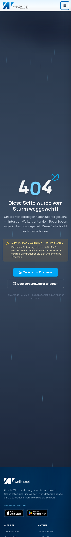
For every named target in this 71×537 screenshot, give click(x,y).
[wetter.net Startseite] (15, 5)
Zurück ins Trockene (38, 272)
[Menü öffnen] (64, 5)
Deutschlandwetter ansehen (37, 284)
